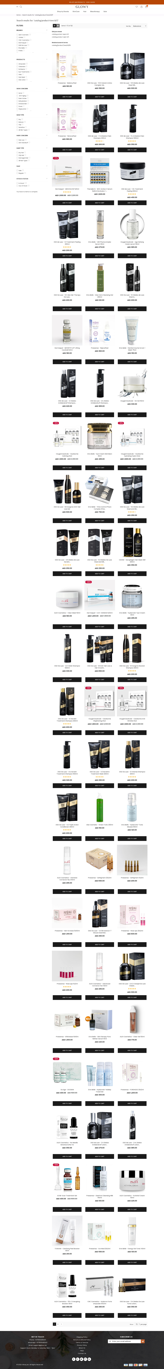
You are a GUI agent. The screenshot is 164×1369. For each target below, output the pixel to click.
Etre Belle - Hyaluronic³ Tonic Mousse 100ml (132, 826)
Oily (21, 125)
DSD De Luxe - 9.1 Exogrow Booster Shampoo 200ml (132, 667)
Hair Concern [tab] (22, 135)
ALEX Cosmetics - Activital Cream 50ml (132, 1197)
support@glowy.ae (40, 1345)
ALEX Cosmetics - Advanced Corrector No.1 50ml (99, 985)
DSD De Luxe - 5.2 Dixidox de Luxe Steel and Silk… (132, 508)
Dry (20, 119)
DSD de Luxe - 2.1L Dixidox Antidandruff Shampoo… (99, 402)
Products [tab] (21, 59)
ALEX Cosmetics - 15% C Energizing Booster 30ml (67, 1302)
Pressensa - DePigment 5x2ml (132, 878)
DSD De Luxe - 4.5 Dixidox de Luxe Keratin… (67, 561)
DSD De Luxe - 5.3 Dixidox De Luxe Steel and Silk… (99, 561)
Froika (21, 51)
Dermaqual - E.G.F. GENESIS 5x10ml (99, 613)
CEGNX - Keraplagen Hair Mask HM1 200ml (132, 561)
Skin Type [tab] (20, 115)
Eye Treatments (25, 72)
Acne (21, 93)
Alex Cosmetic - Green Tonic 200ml (99, 825)
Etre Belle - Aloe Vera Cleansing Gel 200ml (99, 296)
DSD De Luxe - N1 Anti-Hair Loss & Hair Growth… (99, 667)
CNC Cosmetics (25, 40)
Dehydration (23, 101)
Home (18, 15)
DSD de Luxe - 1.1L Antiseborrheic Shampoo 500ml (132, 137)
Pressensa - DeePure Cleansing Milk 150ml (99, 1197)
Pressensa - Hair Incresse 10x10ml (67, 931)
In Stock (22, 183)
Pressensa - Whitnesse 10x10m (67, 1037)
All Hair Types (24, 161)
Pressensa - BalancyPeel (67, 83)
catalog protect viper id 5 (60, 34)
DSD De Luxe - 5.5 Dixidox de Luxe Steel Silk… (132, 84)
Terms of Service (82, 1342)
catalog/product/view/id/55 (61, 45)
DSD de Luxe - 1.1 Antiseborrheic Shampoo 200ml (99, 137)
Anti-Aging (23, 96)
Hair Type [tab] (20, 148)
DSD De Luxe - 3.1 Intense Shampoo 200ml (132, 773)
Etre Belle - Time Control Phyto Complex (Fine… (99, 508)
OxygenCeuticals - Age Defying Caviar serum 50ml (132, 243)
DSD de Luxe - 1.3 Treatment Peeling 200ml (67, 243)
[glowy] (82, 7)
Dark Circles (23, 98)
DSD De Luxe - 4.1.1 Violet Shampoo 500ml (67, 667)
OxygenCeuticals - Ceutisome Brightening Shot (100, 720)
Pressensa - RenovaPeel (67, 136)
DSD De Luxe (24, 45)
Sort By (128, 26)
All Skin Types (24, 130)
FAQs (82, 1351)
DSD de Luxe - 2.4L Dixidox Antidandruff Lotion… (132, 1144)
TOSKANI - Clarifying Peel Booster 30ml (67, 1250)
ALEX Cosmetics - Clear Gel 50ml (132, 1037)
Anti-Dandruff (24, 143)
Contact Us (82, 1353)
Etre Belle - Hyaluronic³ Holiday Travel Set (99, 1091)
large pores (23, 109)
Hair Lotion (23, 80)
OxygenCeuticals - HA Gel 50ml (132, 401)
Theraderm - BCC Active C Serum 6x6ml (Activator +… (99, 190)
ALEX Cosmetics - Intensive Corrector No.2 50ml (67, 879)
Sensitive (22, 127)
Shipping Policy (82, 1337)
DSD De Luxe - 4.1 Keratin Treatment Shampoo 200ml (67, 720)
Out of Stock (24, 186)
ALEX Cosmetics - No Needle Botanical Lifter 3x (67, 1144)
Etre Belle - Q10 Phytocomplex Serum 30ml (99, 243)
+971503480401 (40, 1340)
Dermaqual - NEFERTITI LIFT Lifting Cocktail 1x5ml (67, 349)
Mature (22, 122)
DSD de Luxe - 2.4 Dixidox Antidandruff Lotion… (100, 1144)
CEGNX (22, 37)
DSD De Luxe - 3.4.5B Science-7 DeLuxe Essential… (99, 932)
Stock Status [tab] (22, 179)
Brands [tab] (20, 30)
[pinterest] (85, 1359)
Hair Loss (22, 140)
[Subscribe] (143, 1341)
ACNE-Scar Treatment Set (67, 1196)
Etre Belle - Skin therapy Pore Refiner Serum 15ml (100, 1038)
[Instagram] (77, 1359)
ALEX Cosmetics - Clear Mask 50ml (67, 613)
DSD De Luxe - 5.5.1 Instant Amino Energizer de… (99, 84)
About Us (82, 1348)
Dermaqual (23, 43)
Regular (22, 173)
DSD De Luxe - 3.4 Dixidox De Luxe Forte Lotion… (132, 1302)
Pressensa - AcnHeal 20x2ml (99, 1249)
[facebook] (73, 1359)
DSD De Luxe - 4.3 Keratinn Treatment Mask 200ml (100, 773)
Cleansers (23, 67)
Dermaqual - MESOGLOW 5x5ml (67, 189)
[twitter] (81, 1359)
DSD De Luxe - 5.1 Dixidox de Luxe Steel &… (132, 296)
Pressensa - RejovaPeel (99, 348)
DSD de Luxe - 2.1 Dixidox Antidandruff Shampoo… (67, 402)
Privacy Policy (82, 1345)
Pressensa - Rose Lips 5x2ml (67, 984)
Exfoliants (23, 69)
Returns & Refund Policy (82, 1340)
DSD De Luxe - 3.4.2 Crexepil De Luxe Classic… (132, 985)
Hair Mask (22, 77)
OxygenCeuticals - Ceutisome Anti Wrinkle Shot (132, 720)
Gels (21, 74)
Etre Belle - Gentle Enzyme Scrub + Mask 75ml (132, 349)
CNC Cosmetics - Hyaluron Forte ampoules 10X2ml (100, 1302)
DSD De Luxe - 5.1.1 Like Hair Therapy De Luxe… (67, 296)
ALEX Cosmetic (25, 35)
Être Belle (23, 48)
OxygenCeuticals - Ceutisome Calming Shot (67, 455)
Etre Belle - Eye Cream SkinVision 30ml (99, 455)
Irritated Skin (23, 104)
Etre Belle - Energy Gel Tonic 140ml (132, 1249)
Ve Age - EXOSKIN (67, 1090)
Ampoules (23, 64)
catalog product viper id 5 (60, 37)
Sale (21, 171)
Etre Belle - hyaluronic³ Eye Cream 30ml (132, 614)
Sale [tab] (18, 166)
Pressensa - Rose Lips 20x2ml (132, 931)
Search (20, 6)
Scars (21, 106)
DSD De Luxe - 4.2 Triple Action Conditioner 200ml (67, 826)
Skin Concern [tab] (22, 89)
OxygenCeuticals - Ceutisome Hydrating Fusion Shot (132, 455)
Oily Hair (22, 155)
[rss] (89, 1359)
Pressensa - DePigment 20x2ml (99, 878)
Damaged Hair (24, 158)
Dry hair (22, 153)
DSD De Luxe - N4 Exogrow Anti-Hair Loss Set (67, 508)
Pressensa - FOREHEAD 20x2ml (132, 1090)
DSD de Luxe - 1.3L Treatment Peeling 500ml (132, 190)
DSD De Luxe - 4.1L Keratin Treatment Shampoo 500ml (67, 773)
